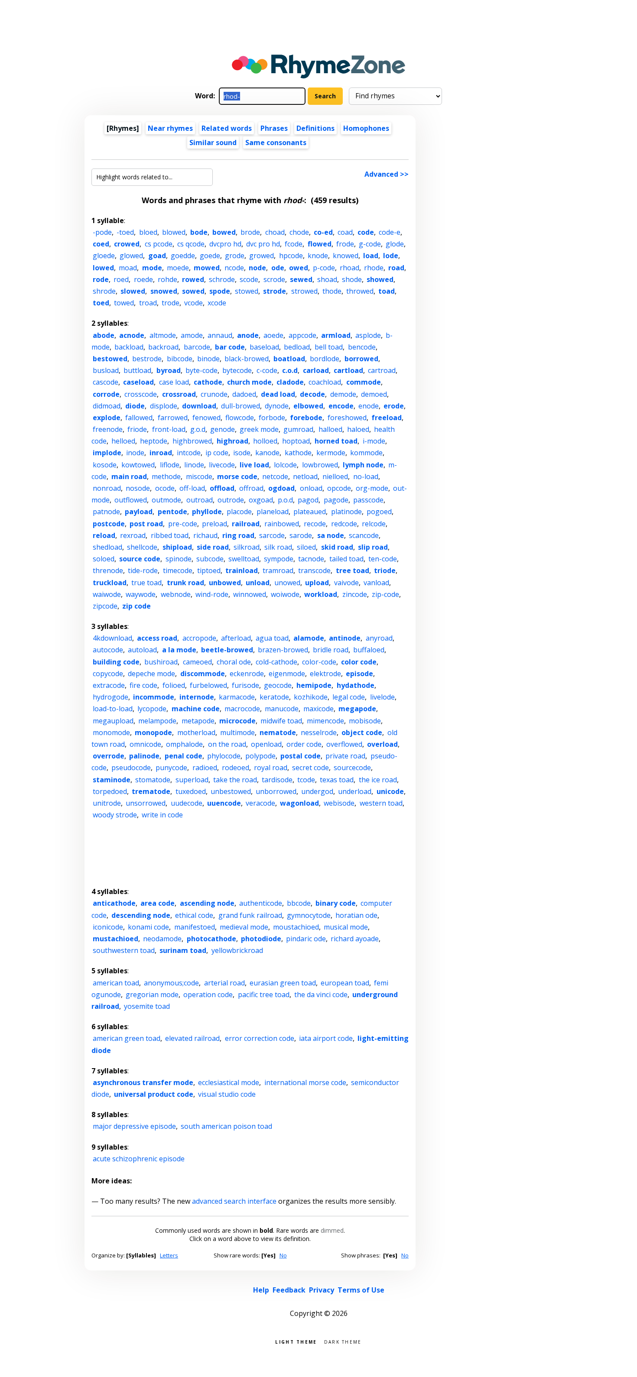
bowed (224, 232)
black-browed (246, 358)
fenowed (206, 417)
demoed (374, 394)
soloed (103, 559)
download (199, 406)
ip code (216, 452)
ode (277, 267)
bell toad (329, 347)
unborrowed (276, 791)
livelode (382, 697)
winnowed (249, 594)
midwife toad (281, 721)
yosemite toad (147, 1006)
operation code (208, 994)
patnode (106, 511)
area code (157, 903)
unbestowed (231, 791)
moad (128, 267)
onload (311, 488)
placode (239, 511)
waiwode (107, 594)
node (257, 267)
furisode (245, 685)
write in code (162, 815)
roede (143, 279)
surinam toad (182, 950)
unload (258, 582)
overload (382, 744)
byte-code (201, 370)
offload (222, 488)
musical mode (346, 927)
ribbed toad (169, 535)
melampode (157, 721)
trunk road (185, 582)
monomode (111, 732)
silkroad (247, 547)
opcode (339, 488)
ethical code (194, 915)
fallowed (139, 417)
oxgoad (261, 500)
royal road (270, 767)
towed (124, 303)
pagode (336, 500)
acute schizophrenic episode (139, 1158)
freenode (108, 429)
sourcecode (352, 767)
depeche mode (151, 673)
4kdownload (112, 638)
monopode (153, 732)
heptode (153, 441)
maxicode (318, 708)
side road (213, 547)
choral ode (234, 662)
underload (354, 791)
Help (261, 1290)
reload (104, 535)
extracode (109, 685)
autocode (108, 649)
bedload (297, 347)
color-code (319, 662)
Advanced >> (386, 174)
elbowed (308, 406)
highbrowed (192, 441)
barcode (197, 347)
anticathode (114, 903)
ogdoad (281, 488)
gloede (104, 255)
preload (214, 523)
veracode (260, 803)
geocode (278, 685)
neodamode (162, 938)
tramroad (278, 570)
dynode (277, 406)
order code (304, 744)
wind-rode (211, 594)
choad (275, 232)
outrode (231, 500)
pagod (308, 500)
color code (359, 662)
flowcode (239, 417)
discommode (202, 673)
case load (174, 382)
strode (274, 291)
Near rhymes (170, 128)
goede (210, 255)
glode (395, 244)
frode (345, 244)
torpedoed (110, 791)
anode (248, 335)
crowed (127, 244)
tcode (306, 779)
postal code (300, 756)
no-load (365, 476)
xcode (217, 303)
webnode (176, 594)
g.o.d (197, 429)
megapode (357, 708)
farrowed (173, 417)
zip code (136, 606)
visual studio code (227, 1094)
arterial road (224, 983)
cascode (105, 382)
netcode (275, 476)
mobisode (365, 721)
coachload (325, 382)
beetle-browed (227, 649)
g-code (370, 244)
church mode (249, 382)
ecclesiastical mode (228, 1082)
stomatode (152, 779)
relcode (374, 523)
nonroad (107, 488)
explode (106, 417)
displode (163, 406)
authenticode (260, 903)
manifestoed (194, 927)
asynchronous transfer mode (143, 1082)
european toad (345, 983)
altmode (163, 335)
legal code (348, 697)
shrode (104, 291)
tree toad (352, 570)
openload (266, 744)
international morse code (305, 1082)
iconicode (108, 927)
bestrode (147, 358)
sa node (330, 535)
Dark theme (343, 1341)
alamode (308, 638)
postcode (109, 523)
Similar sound (213, 142)
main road (129, 476)
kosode (105, 465)
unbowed (225, 582)
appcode (302, 335)
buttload (137, 370)
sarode (300, 535)
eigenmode (287, 673)
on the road (227, 744)
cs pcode (158, 244)
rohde (167, 279)
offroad (251, 488)
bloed (148, 232)
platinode (346, 511)
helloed (123, 441)
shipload (177, 547)
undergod (317, 791)
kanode (267, 452)
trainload (241, 570)
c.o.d (290, 370)
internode (196, 697)
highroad (232, 441)
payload (139, 511)
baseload (264, 347)
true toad (146, 582)
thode (331, 291)
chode (299, 232)
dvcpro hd (225, 244)
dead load (278, 394)
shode (352, 279)
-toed (125, 232)
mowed (207, 267)
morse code (237, 476)
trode (170, 303)
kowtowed (138, 465)
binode (208, 358)
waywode (141, 594)
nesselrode (319, 732)
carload (316, 370)
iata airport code (326, 1038)
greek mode (259, 429)
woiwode (285, 594)
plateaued (309, 511)
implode (107, 452)
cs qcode (191, 244)
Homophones (366, 128)
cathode (208, 382)
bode (199, 232)
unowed (287, 582)
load (370, 255)
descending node (140, 915)
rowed (193, 279)
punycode (171, 767)
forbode (272, 417)
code (366, 232)
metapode (198, 721)
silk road (278, 547)
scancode (364, 535)
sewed (301, 279)
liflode (169, 465)
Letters (169, 1255)
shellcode (142, 547)
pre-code (182, 523)
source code (139, 559)
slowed (132, 291)
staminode (111, 779)
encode (341, 406)
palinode (144, 756)
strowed (304, 291)
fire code (143, 685)
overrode (108, 756)
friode (137, 429)
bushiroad (161, 662)
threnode (108, 570)
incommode (153, 697)
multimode (237, 732)
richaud (205, 535)
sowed (193, 291)
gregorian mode (152, 994)
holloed (265, 441)
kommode (366, 452)
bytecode (237, 370)
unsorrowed (146, 803)
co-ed (323, 232)
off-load (192, 488)
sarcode (272, 535)
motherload (196, 732)
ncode (234, 267)
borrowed (361, 358)
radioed (204, 767)
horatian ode (356, 915)
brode (250, 232)
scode (249, 279)
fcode (293, 244)
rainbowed (281, 523)
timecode (177, 570)
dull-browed (240, 406)
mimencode (325, 721)
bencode (362, 347)
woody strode (115, 815)
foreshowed (347, 417)
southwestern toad (124, 950)
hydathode (355, 685)
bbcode (299, 903)
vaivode (346, 582)
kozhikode (311, 697)
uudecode (186, 803)
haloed (358, 429)
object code (361, 732)
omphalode (184, 744)
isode (241, 452)
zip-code (385, 594)
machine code (196, 708)
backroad (163, 347)
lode (390, 255)
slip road (373, 547)
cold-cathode (276, 662)
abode (103, 335)
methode (166, 476)
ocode (165, 488)
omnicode (145, 744)
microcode (237, 721)
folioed (173, 685)
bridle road (330, 649)
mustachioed (115, 938)
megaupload (113, 721)
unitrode (107, 803)
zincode (354, 594)
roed (121, 279)
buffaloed (368, 649)
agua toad (272, 638)
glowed (131, 255)
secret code (310, 767)
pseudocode (131, 767)
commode (363, 382)
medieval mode (244, 927)
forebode (306, 417)
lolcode (285, 465)
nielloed (335, 476)
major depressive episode (134, 1126)
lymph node (363, 465)
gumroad (298, 429)
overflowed (344, 744)
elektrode (325, 673)
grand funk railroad (250, 915)
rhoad (349, 267)
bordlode (324, 358)
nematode (278, 732)
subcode (210, 559)
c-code (267, 370)
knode (318, 255)
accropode (199, 638)
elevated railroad (192, 1038)
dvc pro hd (263, 244)
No (283, 1255)
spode (219, 291)
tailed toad (346, 559)
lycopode (151, 708)
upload (317, 582)
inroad (161, 452)
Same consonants (275, 142)
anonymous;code (171, 983)
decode (312, 394)
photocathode (211, 938)
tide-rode (143, 570)
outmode (166, 500)
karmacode (237, 697)
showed (380, 279)
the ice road (378, 779)
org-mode (372, 488)
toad (386, 291)
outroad (199, 500)
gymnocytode (309, 915)
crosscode (140, 394)
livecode (222, 465)
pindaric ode (306, 938)
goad (157, 255)
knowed (345, 255)
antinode (345, 638)
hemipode (314, 685)
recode (315, 523)
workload (320, 594)
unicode (390, 791)
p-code (324, 267)
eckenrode (247, 673)
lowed (103, 267)
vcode (193, 303)
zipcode (105, 606)
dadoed (244, 394)
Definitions (315, 128)
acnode (131, 335)
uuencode (224, 803)
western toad (381, 803)
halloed (330, 429)
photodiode (261, 938)
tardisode (277, 779)
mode (152, 267)
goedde (183, 255)
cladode (290, 382)
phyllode (207, 511)
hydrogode (110, 697)
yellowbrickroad (237, 950)
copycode (108, 673)
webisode (339, 803)
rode (101, 279)
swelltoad (243, 559)
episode (359, 673)
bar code (230, 347)
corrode (106, 394)
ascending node (207, 903)
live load (254, 465)
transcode (314, 570)
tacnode (311, 559)
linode (194, 465)
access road (157, 638)
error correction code (259, 1038)
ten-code (382, 559)
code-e (389, 232)
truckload (110, 582)
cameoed (197, 662)
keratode (274, 697)
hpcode (291, 255)
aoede (273, 335)
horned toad (336, 441)
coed (101, 244)
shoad (327, 279)
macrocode (242, 708)
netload (305, 476)
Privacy (321, 1290)
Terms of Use (361, 1290)
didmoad (106, 406)
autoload (142, 649)
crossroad (179, 394)
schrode (222, 279)
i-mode (374, 441)
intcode (189, 452)
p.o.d (285, 500)
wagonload (299, 803)
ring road (238, 535)
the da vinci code (321, 994)
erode (394, 406)
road (396, 267)
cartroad (382, 370)
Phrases (274, 128)
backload (128, 347)
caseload (138, 382)
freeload (386, 417)
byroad (168, 370)
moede (178, 267)
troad (148, 303)
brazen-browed (283, 649)
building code (116, 662)
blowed (173, 232)
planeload (273, 511)
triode (385, 570)
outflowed (130, 500)
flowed (320, 244)
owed (298, 267)
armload (336, 335)
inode (135, 452)
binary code (335, 903)
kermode (330, 452)
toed (101, 303)
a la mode (179, 649)
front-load (168, 429)
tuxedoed (191, 791)
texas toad (337, 779)
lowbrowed (320, 465)
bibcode (179, 358)
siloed (306, 547)
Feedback (289, 1290)
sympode (278, 559)
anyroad (379, 638)
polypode (260, 756)
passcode (368, 500)
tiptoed (209, 570)
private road (345, 756)
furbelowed (208, 685)
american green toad (126, 1038)
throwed (360, 291)
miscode (199, 476)
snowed (163, 291)
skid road (337, 547)
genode (222, 429)
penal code (183, 756)
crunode (214, 394)
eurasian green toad (283, 983)
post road (146, 523)
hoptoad (296, 441)
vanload (376, 582)
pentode (172, 511)
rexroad (133, 535)
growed (261, 255)
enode (368, 406)
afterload (236, 638)
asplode (368, 335)
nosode (138, 488)
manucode (282, 708)
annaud (220, 335)
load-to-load (113, 708)
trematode (151, 791)
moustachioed (296, 927)
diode (135, 406)
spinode (179, 559)
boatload (289, 358)
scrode (274, 279)
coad (345, 232)
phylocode (223, 756)
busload (106, 370)
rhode (374, 267)
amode (192, 335)
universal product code (153, 1094)
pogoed (379, 511)
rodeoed (235, 767)
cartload (348, 370)
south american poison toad (226, 1126)
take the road (235, 779)
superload (192, 779)
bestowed (110, 358)
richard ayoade (355, 938)
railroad (246, 523)
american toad (116, 983)
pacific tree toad (263, 994)
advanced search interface (234, 1201)
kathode (298, 452)
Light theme (296, 1341)
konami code (148, 927)
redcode (344, 523)
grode (234, 255)
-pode (102, 232)
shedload (107, 547)
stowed (246, 291)
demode (343, 394)
